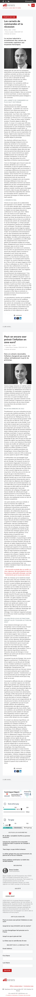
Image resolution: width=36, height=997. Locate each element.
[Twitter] (5, 1)
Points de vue (9, 17)
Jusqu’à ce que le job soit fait (12, 936)
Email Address (7, 948)
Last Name (6, 963)
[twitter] (18, 318)
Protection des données (24, 995)
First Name (6, 956)
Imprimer (19, 315)
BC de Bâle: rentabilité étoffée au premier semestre (16, 836)
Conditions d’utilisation (12, 995)
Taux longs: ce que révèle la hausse (14, 849)
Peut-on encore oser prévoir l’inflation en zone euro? (17, 920)
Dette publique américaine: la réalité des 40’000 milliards (16, 860)
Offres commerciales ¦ (16, 986)
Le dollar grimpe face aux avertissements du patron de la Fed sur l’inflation (17, 854)
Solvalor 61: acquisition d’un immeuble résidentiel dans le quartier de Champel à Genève (16, 843)
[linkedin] (20, 318)
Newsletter (30, 1)
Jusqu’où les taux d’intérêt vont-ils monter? (17, 926)
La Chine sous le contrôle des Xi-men (14, 941)
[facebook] (15, 318)
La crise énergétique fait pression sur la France (15, 931)
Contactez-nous (28, 986)
